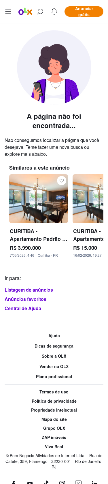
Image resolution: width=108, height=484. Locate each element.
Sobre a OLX (54, 356)
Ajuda (54, 335)
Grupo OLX (54, 428)
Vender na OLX (54, 366)
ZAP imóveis (54, 437)
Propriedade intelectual (54, 410)
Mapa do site (54, 419)
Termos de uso (54, 392)
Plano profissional (54, 376)
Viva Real (54, 446)
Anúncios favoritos (25, 299)
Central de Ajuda (23, 308)
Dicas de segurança (54, 346)
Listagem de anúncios (29, 289)
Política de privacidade (54, 401)
